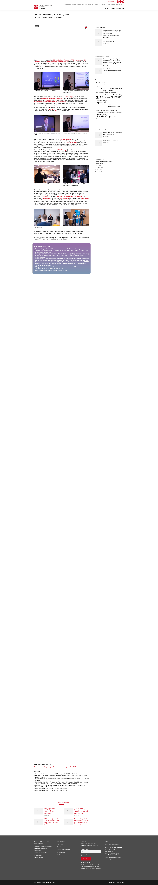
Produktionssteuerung (101, 107)
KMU (97, 99)
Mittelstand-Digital (115, 103)
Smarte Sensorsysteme (106, 111)
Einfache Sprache (38, 857)
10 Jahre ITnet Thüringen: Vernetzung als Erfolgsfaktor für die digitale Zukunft (81, 811)
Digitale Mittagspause (116, 88)
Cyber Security (111, 86)
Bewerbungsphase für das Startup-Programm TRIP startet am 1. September (51, 811)
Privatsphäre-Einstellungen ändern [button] (43, 846)
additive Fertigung (110, 83)
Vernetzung (101, 114)
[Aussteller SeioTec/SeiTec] (61, 290)
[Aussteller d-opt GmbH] (61, 451)
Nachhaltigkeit (98, 104)
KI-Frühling (119, 95)
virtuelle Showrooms (116, 116)
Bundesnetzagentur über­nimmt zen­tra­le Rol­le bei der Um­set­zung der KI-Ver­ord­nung (81, 821)
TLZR (37, 265)
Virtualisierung (103, 116)
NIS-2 (109, 104)
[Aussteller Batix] (61, 370)
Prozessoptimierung (100, 108)
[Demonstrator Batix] (61, 397)
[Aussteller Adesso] (61, 317)
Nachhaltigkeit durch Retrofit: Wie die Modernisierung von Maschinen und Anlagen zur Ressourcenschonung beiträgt (112, 33)
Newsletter (98, 167)
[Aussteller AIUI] (61, 343)
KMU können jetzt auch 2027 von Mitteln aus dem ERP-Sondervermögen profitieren (51, 821)
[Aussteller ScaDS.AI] (61, 692)
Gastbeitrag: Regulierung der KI (111, 140)
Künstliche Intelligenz (102, 101)
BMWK (98, 86)
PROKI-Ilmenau (76, 60)
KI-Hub (99, 97)
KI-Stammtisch (107, 97)
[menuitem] (68, 4)
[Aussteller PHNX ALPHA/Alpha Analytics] (61, 665)
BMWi (118, 85)
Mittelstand (107, 103)
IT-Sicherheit (108, 95)
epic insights (53, 263)
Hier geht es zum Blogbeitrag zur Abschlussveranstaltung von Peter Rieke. (55, 767)
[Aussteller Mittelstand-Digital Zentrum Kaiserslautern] (61, 585)
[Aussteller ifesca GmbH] (61, 504)
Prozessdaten (114, 107)
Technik (97, 169)
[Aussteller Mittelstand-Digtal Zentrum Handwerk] (61, 638)
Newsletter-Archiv (85, 862)
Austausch (107, 85)
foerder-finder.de (72, 142)
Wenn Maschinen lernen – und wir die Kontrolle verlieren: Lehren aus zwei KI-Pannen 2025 (112, 70)
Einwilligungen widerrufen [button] (40, 852)
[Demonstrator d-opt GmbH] (61, 477)
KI (114, 94)
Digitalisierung (108, 90)
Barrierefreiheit (37, 855)
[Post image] (38, 811)
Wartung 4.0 (98, 118)
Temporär (97, 172)
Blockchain (113, 85)
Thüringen (106, 112)
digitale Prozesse (99, 90)
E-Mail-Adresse (84, 849)
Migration (100, 103)
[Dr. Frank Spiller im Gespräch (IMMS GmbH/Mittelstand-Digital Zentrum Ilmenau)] (61, 746)
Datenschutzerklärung (39, 843)
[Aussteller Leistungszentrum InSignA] (61, 531)
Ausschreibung (99, 85)
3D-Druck (100, 82)
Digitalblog (98, 159)
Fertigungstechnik (100, 92)
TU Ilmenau (44, 196)
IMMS (46, 263)
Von (58, 796)
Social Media (99, 112)
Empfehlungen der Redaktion (103, 161)
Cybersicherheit (99, 88)
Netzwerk (104, 105)
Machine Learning (112, 100)
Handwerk (113, 92)
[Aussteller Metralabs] (61, 558)
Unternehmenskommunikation (116, 112)
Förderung (107, 92)
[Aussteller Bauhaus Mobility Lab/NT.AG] (61, 424)
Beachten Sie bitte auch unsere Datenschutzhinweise (88, 855)
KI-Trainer (116, 97)
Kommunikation (104, 99)
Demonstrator (106, 88)
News (36, 26)
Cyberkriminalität (103, 86)
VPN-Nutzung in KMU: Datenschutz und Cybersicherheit (112, 40)
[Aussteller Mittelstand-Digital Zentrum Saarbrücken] (61, 612)
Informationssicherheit (100, 95)
